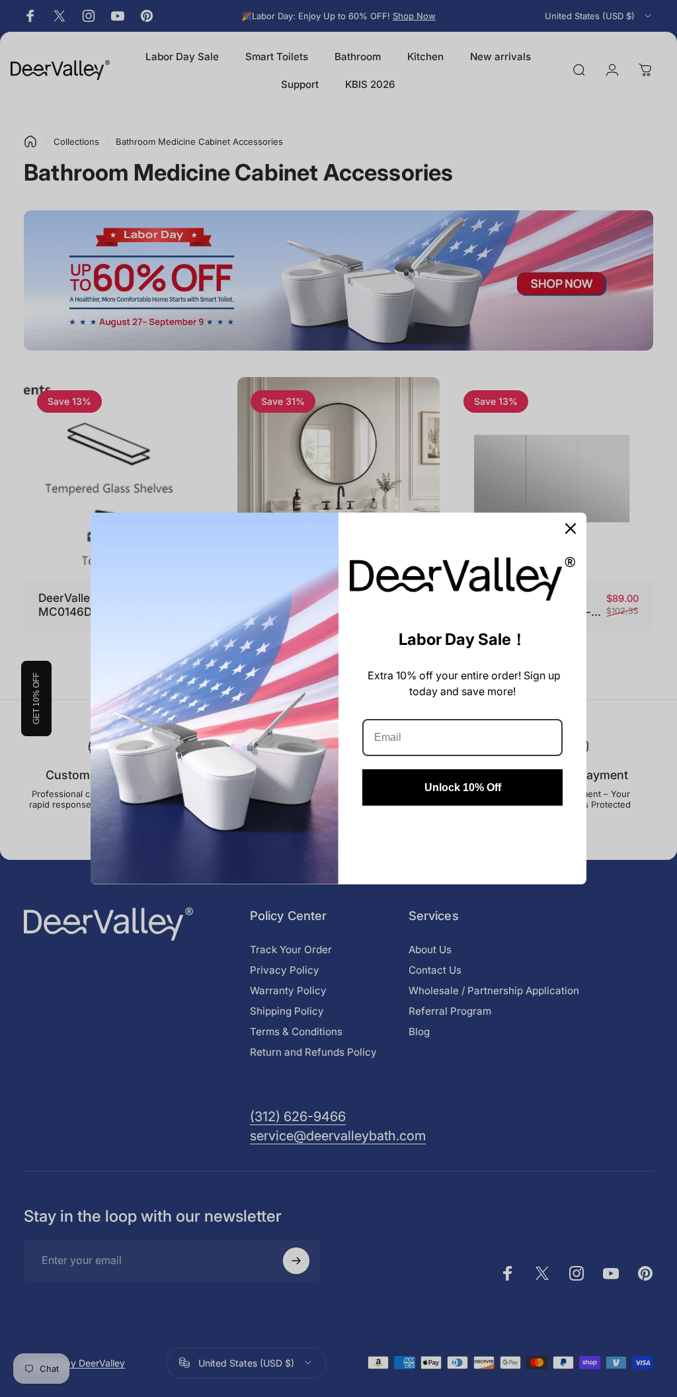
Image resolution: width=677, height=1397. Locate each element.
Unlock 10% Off (462, 787)
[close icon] (570, 528)
